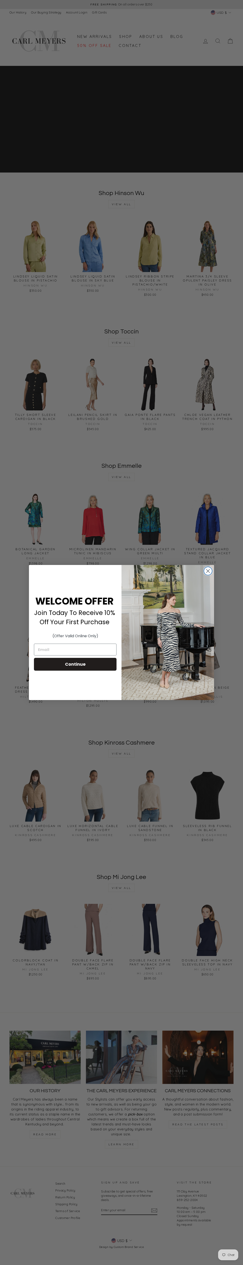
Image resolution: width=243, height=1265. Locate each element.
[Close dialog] (208, 571)
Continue (75, 664)
